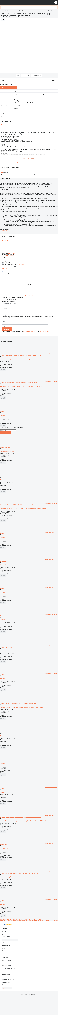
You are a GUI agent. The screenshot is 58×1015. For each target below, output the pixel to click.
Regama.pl (5, 240)
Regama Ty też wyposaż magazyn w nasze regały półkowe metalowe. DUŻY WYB (23, 821)
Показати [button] (13, 264)
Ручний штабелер (41, 919)
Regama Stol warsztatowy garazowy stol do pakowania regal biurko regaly (21, 386)
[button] (55, 2)
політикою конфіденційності (30, 331)
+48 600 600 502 (20, 264)
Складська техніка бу (28, 919)
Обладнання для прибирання (37, 920)
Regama (16, 91)
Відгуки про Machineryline (8, 968)
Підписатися (5, 432)
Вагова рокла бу (17, 919)
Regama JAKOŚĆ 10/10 (7, 651)
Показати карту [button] (29, 284)
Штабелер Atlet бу (17, 920)
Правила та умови (6, 960)
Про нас (4, 931)
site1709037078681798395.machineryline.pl (13, 255)
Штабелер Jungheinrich (6, 920)
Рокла (35, 919)
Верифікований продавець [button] (9, 252)
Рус (6, 942)
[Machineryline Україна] (10, 2)
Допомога (4, 934)
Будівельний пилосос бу (51, 920)
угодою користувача (44, 331)
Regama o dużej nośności (7, 451)
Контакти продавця (7, 936)
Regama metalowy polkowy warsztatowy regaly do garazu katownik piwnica (21, 707)
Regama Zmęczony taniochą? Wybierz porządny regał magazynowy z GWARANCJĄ (24, 359)
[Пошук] (55, 7)
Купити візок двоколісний (6, 919)
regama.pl (4, 268)
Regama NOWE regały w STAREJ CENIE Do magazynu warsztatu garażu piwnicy (23, 508)
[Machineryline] (6, 11)
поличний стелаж (18, 97)
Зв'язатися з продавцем (8, 87)
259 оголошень (12, 253)
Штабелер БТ (25, 920)
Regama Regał (4, 565)
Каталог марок (5, 970)
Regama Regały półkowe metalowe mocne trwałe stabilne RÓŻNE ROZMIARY (22, 877)
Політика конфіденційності (9, 963)
